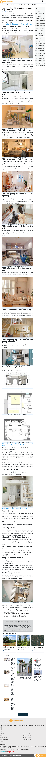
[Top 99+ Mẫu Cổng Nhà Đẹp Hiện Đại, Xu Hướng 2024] (24, 667)
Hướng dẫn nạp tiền (4, 739)
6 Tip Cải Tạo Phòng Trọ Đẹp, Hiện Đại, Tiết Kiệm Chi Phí (13, 690)
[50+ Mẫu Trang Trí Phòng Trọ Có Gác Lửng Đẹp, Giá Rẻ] (7, 672)
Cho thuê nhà (38, 38)
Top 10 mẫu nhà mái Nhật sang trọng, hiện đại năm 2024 (38, 678)
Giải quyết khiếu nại (27, 739)
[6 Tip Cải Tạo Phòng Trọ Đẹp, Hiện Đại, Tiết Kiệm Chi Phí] (6, 685)
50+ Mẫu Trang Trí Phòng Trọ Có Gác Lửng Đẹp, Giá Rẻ (13, 676)
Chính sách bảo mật (27, 735)
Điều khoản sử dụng (27, 737)
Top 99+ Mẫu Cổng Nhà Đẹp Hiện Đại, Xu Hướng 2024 (24, 678)
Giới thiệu (2, 733)
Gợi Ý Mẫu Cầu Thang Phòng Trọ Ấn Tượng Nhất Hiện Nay (13, 704)
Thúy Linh (4, 11)
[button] (42, 644)
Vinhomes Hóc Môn (4, 741)
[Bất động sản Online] (6, 1)
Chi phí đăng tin (3, 737)
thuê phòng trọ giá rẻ (23, 610)
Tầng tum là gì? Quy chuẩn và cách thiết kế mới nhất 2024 (37, 666)
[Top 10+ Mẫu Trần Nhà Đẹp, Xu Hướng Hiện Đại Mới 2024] (7, 659)
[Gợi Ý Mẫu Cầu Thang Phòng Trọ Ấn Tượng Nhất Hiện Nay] (6, 699)
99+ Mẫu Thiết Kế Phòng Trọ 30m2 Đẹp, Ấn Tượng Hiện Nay (16, 615)
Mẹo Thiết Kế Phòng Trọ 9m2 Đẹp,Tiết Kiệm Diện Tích (15, 616)
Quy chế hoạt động (27, 733)
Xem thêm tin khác (23, 714)
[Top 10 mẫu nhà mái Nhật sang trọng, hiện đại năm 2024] (38, 672)
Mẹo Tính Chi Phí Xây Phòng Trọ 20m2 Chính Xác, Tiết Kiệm (16, 613)
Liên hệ (1, 735)
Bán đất (37, 8)
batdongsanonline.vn (10, 609)
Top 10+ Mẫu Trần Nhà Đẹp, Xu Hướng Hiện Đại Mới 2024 (13, 663)
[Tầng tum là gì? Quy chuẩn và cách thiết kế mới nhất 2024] (38, 660)
